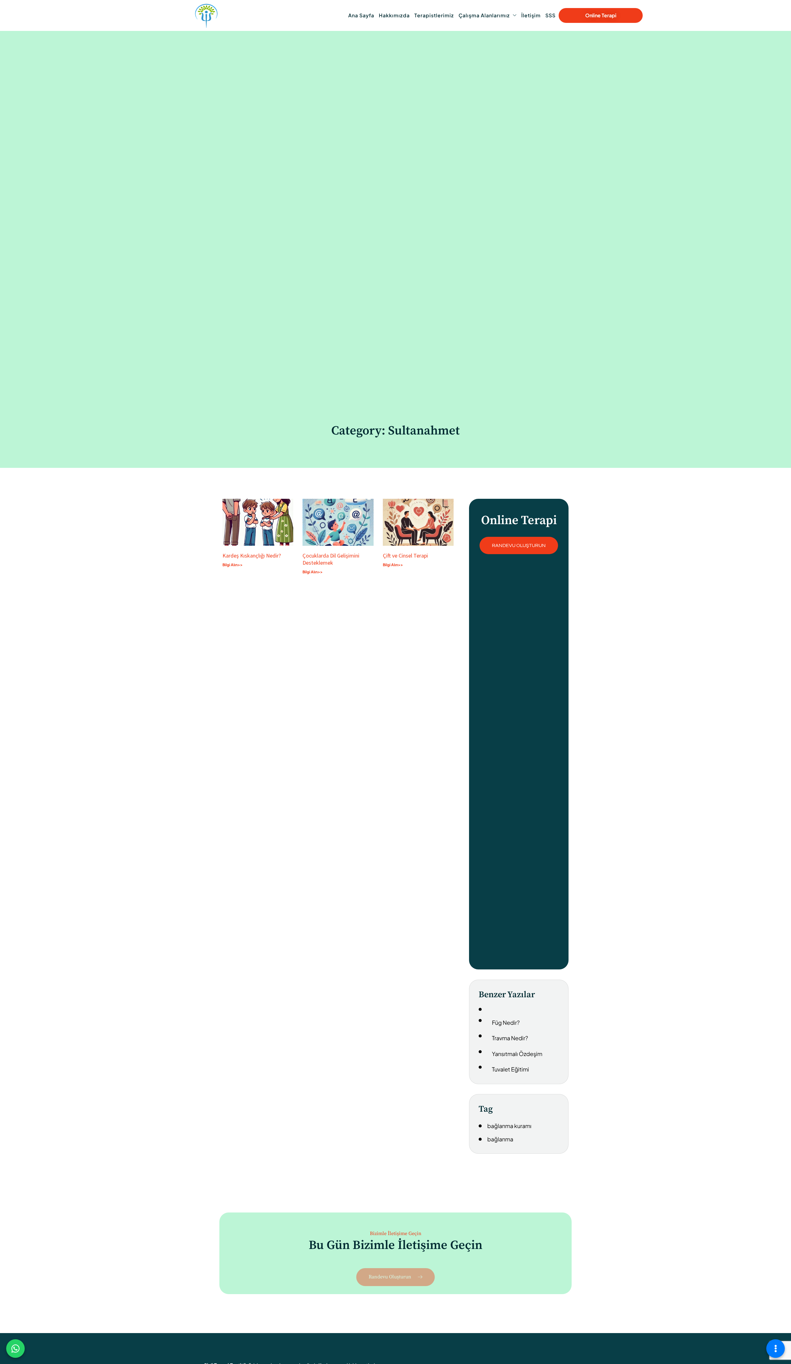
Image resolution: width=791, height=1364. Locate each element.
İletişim (531, 15)
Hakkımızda (394, 15)
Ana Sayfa (361, 15)
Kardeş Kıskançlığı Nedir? (252, 555)
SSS (550, 15)
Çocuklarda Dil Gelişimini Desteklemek (330, 559)
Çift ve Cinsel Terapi (405, 555)
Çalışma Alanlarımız (484, 15)
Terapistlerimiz (434, 15)
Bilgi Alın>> (232, 564)
